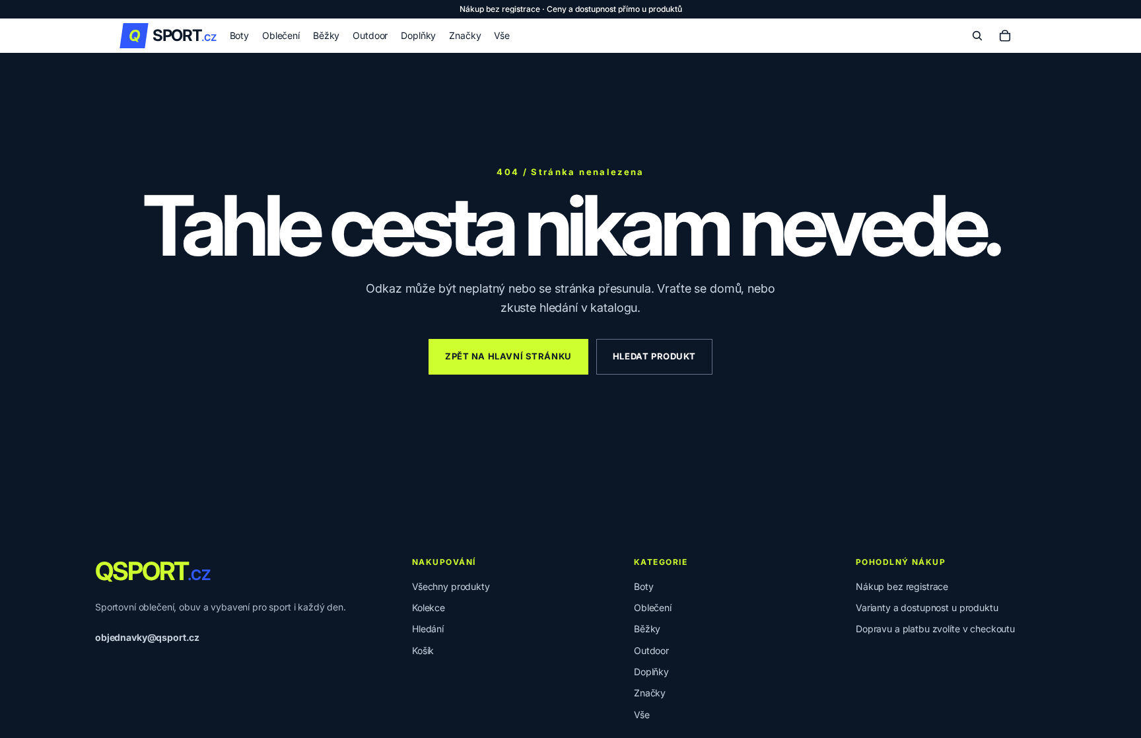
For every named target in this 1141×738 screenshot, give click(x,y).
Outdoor (651, 650)
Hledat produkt (654, 356)
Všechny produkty (451, 586)
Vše (642, 714)
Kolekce (428, 607)
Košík (423, 650)
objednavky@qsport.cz (147, 637)
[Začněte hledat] (977, 35)
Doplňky (651, 671)
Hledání (428, 628)
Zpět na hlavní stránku (508, 356)
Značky (650, 692)
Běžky (647, 628)
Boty (643, 586)
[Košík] (1005, 35)
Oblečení (653, 607)
